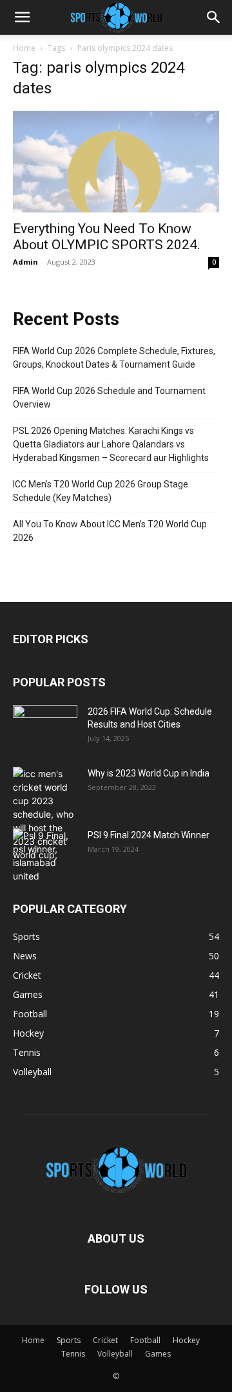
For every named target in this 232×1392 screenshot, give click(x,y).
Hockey (186, 1340)
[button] (22, 17)
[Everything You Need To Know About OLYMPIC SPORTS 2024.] (116, 161)
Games (158, 1353)
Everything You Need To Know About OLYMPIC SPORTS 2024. (106, 236)
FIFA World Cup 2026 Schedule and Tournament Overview (109, 397)
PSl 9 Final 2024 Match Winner (148, 835)
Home (24, 47)
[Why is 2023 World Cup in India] (45, 814)
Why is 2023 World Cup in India (148, 773)
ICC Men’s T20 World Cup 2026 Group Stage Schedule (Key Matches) (100, 491)
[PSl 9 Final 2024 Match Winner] (45, 856)
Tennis (73, 1353)
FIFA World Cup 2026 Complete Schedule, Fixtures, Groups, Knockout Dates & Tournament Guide (114, 358)
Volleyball (115, 1353)
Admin (25, 262)
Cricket (105, 1340)
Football (145, 1340)
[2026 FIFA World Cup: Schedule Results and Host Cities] (45, 727)
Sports (69, 1340)
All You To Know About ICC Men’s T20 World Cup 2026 (110, 531)
